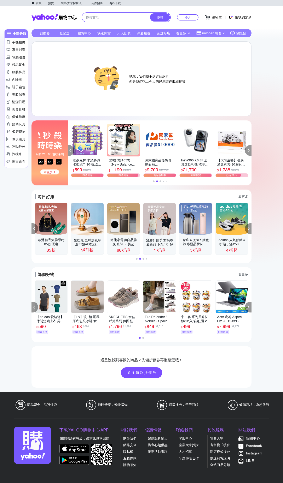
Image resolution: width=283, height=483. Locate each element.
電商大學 (216, 438)
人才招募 (185, 451)
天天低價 (124, 33)
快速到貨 (104, 33)
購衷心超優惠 (158, 444)
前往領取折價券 (142, 372)
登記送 (64, 33)
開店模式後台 (220, 451)
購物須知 (130, 464)
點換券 (45, 33)
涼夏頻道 (143, 33)
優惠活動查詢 (158, 451)
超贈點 (241, 33)
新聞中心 (253, 438)
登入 (188, 17)
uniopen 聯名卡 (213, 33)
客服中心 (185, 438)
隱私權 (128, 451)
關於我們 (130, 438)
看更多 (181, 33)
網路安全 (130, 444)
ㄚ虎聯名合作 (189, 458)
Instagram (254, 453)
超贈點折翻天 (158, 438)
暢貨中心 (84, 33)
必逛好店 (163, 33)
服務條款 (130, 458)
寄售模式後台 (220, 444)
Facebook (254, 445)
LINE (250, 460)
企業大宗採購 (189, 444)
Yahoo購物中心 (54, 17)
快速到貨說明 (220, 458)
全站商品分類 (220, 464)
